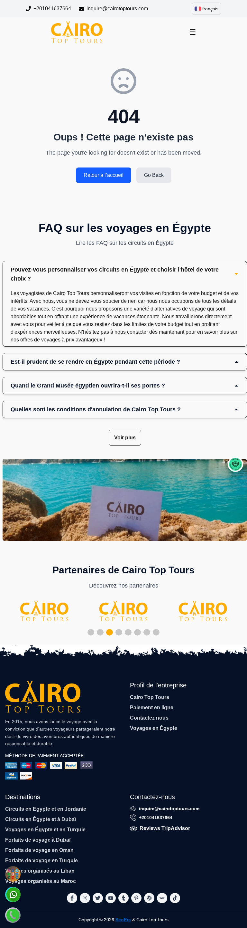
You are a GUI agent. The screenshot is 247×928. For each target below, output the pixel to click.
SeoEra (123, 919)
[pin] (136, 898)
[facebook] (72, 898)
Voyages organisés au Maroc (40, 881)
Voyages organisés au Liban (40, 871)
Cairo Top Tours (149, 697)
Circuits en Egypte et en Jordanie (45, 809)
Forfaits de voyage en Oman (39, 850)
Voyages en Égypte (153, 728)
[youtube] (110, 898)
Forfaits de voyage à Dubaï (37, 840)
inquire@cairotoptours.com (117, 8)
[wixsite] (162, 898)
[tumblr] (123, 898)
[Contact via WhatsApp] (13, 894)
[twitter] (98, 898)
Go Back (154, 175)
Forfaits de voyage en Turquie (41, 860)
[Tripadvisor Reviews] (235, 464)
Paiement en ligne (151, 707)
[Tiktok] (175, 898)
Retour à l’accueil (104, 175)
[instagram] (85, 898)
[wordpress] (149, 898)
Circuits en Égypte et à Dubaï (40, 819)
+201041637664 (52, 8)
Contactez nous (149, 718)
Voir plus (125, 437)
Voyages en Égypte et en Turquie (45, 829)
